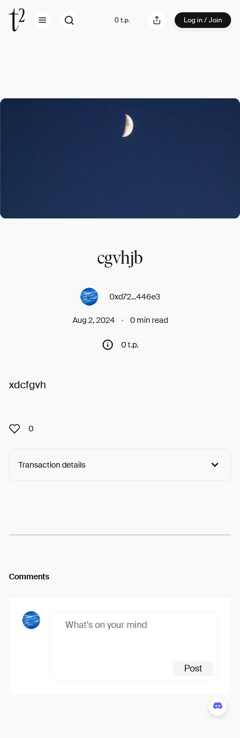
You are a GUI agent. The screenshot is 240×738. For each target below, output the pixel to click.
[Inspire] (18, 428)
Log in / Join (203, 20)
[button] (42, 20)
